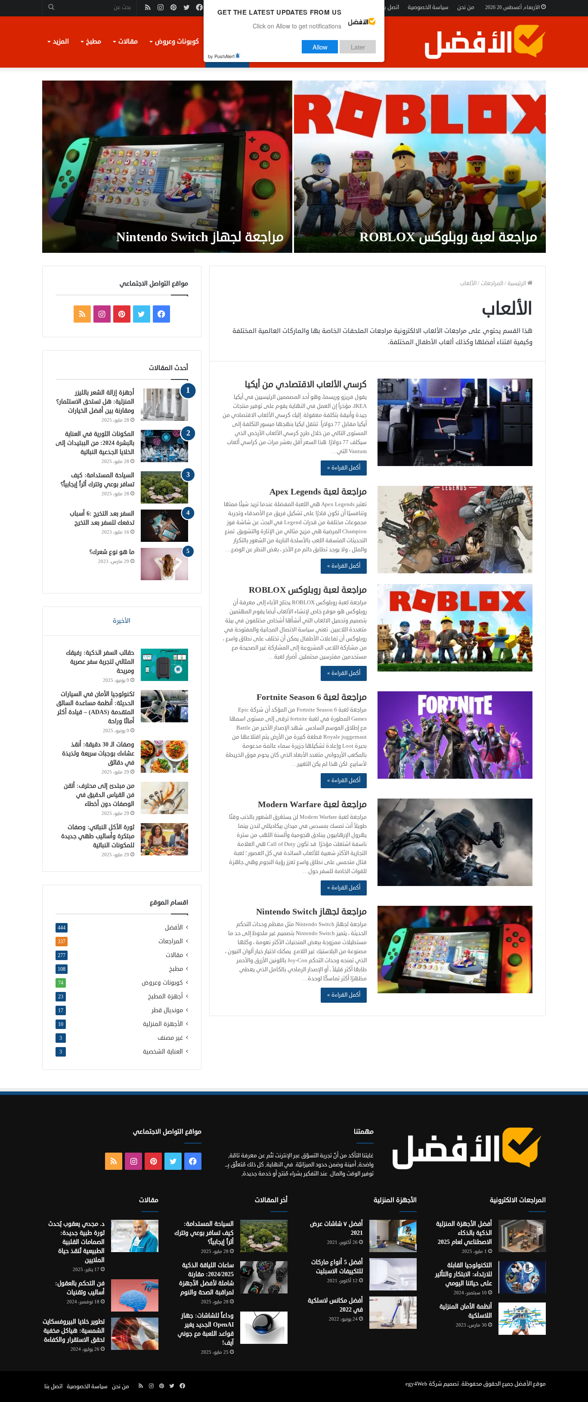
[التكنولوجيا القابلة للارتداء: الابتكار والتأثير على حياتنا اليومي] (522, 1277)
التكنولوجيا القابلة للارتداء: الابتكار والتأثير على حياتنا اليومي (463, 1274)
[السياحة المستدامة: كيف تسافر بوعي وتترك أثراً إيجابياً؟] (164, 487)
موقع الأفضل (530, 1384)
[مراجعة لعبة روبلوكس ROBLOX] (420, 167)
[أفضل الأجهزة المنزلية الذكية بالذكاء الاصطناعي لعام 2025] (522, 1236)
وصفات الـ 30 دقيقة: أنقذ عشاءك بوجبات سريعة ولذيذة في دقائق (98, 753)
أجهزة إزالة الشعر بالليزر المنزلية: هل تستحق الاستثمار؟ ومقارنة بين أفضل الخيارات (95, 402)
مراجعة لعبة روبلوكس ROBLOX (448, 237)
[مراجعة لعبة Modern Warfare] (455, 842)
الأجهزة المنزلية (163, 1024)
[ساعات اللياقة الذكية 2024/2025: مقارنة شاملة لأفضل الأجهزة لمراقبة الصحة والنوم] (264, 1277)
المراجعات (492, 283)
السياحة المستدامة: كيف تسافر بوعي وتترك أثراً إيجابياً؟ (204, 1233)
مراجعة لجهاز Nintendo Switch (200, 237)
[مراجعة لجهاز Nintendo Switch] (167, 167)
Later (358, 46)
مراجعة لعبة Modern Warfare (312, 804)
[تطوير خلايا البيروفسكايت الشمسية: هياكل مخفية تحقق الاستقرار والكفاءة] (134, 1334)
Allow (320, 46)
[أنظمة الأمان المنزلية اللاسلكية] (522, 1319)
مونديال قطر (167, 1010)
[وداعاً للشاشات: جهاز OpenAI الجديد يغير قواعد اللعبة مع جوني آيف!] (264, 1328)
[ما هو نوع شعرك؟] (164, 564)
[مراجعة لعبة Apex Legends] (455, 529)
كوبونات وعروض (177, 41)
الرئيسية (517, 283)
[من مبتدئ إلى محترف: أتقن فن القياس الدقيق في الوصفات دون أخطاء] (164, 798)
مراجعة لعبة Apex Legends (318, 491)
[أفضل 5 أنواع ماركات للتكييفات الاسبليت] (393, 1274)
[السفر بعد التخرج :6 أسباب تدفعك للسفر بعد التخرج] (164, 526)
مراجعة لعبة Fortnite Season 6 (312, 697)
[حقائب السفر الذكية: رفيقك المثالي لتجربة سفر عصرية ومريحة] (164, 665)
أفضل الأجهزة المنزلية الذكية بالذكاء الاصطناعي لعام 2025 (464, 1233)
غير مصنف (170, 1038)
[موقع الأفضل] (485, 42)
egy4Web (416, 1384)
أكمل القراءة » (343, 468)
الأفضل (174, 927)
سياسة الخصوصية (428, 7)
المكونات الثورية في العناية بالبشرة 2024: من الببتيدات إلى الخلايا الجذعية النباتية (95, 443)
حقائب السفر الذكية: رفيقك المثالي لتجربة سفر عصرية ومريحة (100, 662)
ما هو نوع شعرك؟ (112, 552)
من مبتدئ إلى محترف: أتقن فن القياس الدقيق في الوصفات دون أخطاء (99, 795)
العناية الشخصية (163, 1052)
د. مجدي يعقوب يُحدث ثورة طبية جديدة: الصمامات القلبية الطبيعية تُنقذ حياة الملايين (76, 1242)
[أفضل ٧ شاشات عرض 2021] (393, 1236)
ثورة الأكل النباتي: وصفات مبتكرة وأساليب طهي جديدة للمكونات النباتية (97, 836)
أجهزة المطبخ (165, 996)
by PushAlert (221, 56)
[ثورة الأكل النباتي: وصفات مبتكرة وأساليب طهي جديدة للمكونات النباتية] (164, 839)
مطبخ (93, 41)
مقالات (128, 41)
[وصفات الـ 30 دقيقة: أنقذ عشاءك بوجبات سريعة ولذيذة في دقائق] (164, 756)
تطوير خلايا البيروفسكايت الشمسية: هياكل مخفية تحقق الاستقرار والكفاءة (74, 1331)
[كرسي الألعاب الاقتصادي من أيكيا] (455, 422)
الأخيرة (121, 620)
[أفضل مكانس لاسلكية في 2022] (393, 1312)
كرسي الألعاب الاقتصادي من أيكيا (306, 384)
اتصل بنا (390, 7)
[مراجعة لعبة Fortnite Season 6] (455, 735)
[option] (294, 167)
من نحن (465, 7)
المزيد (61, 41)
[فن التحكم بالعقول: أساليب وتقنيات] (134, 1295)
